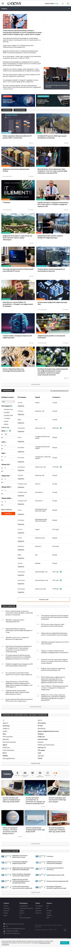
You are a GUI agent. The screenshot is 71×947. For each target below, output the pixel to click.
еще (55, 775)
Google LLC (6, 728)
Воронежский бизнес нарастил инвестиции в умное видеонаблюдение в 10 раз (19, 630)
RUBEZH (5, 756)
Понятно (64, 943)
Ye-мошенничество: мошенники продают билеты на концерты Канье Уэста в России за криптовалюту (54, 661)
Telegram (49, 915)
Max (47, 906)
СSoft (39, 753)
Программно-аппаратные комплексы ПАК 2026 (56, 86)
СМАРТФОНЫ (17, 775)
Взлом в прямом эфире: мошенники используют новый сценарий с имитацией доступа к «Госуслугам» (19, 612)
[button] (62, 3)
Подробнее (21, 406)
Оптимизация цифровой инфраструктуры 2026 (19, 862)
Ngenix (5, 745)
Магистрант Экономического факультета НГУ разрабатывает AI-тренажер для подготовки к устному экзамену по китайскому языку (19, 648)
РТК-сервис (41, 750)
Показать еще (35, 384)
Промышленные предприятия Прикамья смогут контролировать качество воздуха (54, 634)
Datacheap (6, 726)
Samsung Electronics (9, 758)
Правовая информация (13, 933)
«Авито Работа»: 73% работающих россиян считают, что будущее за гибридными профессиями (54, 687)
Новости (5, 906)
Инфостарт (41, 736)
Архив (5, 915)
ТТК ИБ (40, 758)
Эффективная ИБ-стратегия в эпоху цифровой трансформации (23, 868)
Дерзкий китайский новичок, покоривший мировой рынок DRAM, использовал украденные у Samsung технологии (20, 51)
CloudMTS (7, 412)
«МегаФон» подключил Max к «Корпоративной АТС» (15, 620)
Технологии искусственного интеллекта (55, 868)
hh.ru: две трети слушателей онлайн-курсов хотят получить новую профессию (19, 673)
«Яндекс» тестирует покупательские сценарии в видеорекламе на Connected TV (54, 651)
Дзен (47, 917)
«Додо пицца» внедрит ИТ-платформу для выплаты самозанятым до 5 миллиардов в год (18, 46)
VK (47, 908)
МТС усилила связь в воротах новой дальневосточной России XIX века (52, 625)
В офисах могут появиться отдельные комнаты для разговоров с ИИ (53, 669)
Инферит (41, 734)
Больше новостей (35, 706)
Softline (6, 424)
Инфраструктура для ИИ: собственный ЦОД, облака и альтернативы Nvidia (21, 881)
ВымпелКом (41, 728)
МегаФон (41, 742)
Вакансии (38, 910)
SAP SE (40, 720)
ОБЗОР (46, 68)
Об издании (39, 906)
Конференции (23, 906)
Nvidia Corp (6, 747)
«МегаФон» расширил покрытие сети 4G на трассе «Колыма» (55, 643)
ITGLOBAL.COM (8, 415)
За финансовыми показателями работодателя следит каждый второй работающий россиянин (17, 692)
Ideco (4, 734)
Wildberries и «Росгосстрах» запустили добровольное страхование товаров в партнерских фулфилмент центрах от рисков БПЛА (53, 697)
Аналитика (6, 908)
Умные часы (47, 775)
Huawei (5, 731)
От (2, 434)
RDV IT (5, 753)
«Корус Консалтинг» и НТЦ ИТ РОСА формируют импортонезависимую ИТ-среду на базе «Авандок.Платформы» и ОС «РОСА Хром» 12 (19, 684)
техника (7, 774)
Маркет (21, 910)
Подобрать (8, 513)
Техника (21, 913)
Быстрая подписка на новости (15, 924)
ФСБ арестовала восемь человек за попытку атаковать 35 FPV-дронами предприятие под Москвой (21, 75)
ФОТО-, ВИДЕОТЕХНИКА (40, 776)
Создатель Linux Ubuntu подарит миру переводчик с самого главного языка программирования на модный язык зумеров (21, 70)
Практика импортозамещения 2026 (57, 881)
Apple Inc (5, 723)
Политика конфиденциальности (15, 928)
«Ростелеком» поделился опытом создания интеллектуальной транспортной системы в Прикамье (54, 617)
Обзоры (5, 913)
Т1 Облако (7, 418)
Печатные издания (25, 917)
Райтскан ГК (42, 747)
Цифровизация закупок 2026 (55, 875)
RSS (7, 926)
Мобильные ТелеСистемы (46, 745)
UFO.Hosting (42, 723)
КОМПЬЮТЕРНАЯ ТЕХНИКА (25, 776)
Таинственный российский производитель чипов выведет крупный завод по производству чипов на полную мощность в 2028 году (22, 39)
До (2, 437)
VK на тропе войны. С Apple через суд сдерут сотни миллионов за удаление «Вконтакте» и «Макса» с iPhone (22, 57)
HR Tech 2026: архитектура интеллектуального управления (22, 887)
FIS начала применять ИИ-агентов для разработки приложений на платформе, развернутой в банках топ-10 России (18, 657)
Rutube (48, 913)
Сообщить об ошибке (12, 931)
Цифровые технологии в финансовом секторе (19, 856)
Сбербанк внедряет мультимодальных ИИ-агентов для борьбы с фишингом (19, 665)
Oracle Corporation (8, 750)
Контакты (38, 913)
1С (3, 720)
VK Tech (40, 726)
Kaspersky (6, 739)
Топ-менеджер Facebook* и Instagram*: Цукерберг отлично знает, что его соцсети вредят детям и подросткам (20, 81)
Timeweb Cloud (8, 409)
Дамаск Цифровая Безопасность (48, 731)
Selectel (6, 421)
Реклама (38, 908)
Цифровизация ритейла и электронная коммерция (54, 862)
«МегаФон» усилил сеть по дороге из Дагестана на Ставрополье (17, 638)
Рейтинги (6, 910)
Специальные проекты (26, 908)
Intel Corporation (8, 736)
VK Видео (49, 910)
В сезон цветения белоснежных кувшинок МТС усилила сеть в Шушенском (19, 700)
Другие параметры (6, 509)
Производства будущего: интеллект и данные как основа (56, 887)
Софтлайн (41, 756)
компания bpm (43, 739)
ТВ (32, 775)
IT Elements (49, 856)
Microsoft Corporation (9, 742)
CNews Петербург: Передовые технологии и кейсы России (21, 875)
